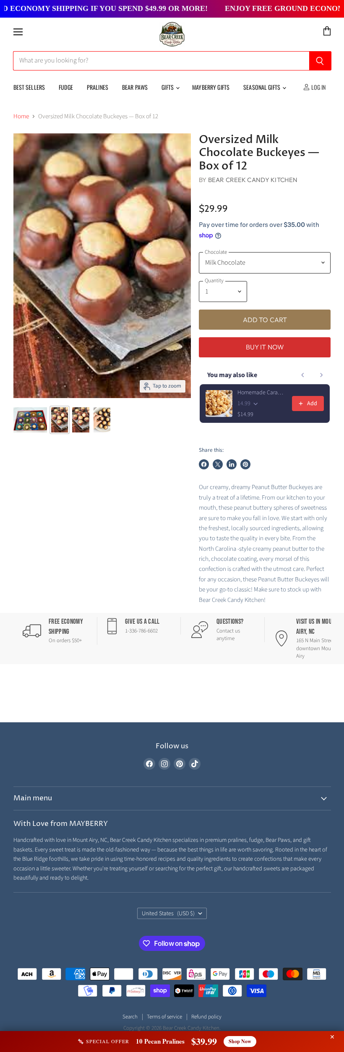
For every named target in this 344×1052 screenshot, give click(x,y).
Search (130, 1017)
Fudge (66, 87)
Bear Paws (135, 87)
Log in (318, 87)
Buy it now (265, 347)
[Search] (320, 60)
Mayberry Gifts (210, 87)
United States (168, 913)
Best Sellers (29, 87)
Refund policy (206, 1017)
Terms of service (164, 1017)
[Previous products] (303, 375)
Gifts (168, 87)
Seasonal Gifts (262, 87)
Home (21, 116)
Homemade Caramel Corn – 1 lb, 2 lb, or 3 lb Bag (262, 392)
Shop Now (240, 1041)
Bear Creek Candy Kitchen (253, 180)
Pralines (97, 87)
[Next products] (321, 375)
